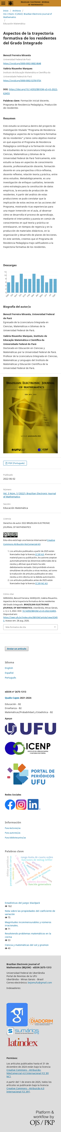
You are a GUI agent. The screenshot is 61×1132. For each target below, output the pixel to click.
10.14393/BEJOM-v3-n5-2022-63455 (39, 610)
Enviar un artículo (16, 648)
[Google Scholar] (17, 1025)
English (9, 667)
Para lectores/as (12, 828)
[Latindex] (23, 1047)
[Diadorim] (41, 1025)
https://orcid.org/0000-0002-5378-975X (22, 80)
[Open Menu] (3, 3)
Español (9, 672)
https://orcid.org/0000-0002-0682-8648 (22, 63)
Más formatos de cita (16, 627)
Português (10, 677)
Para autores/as (12, 832)
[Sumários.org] (23, 1034)
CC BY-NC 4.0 (41, 583)
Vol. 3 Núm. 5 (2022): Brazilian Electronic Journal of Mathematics (27, 15)
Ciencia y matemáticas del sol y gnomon (27, 944)
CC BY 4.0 (39, 554)
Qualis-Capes (12, 697)
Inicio (5, 10)
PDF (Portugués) (16, 463)
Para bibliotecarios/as (15, 837)
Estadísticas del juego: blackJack (22, 902)
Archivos (17, 10)
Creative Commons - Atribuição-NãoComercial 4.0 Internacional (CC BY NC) (28, 1073)
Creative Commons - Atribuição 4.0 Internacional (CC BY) (25, 1090)
